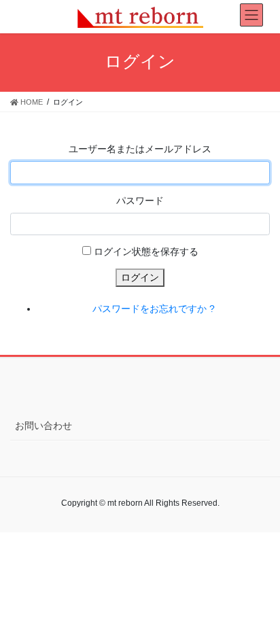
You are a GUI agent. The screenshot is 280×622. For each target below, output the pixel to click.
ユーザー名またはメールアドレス (140, 148)
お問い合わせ (43, 425)
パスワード (140, 200)
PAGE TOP (260, 591)
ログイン (140, 277)
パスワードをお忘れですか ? (153, 308)
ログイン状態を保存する (146, 251)
